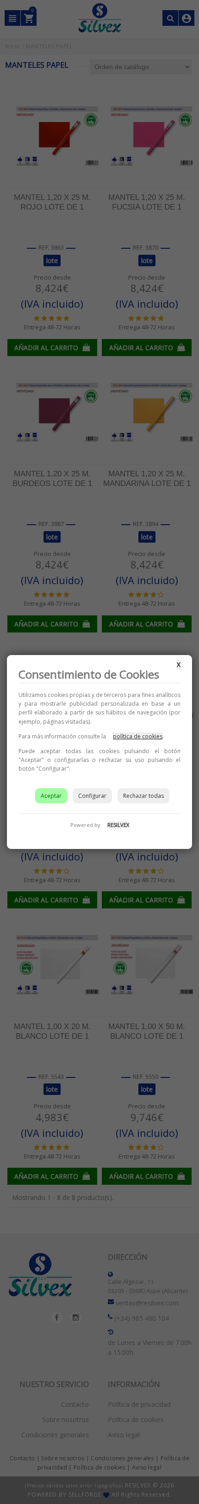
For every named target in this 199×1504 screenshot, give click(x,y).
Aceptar (51, 796)
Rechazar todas (143, 796)
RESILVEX (118, 824)
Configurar (92, 796)
